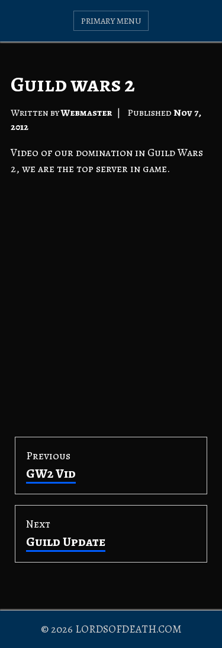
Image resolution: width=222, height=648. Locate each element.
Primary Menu (111, 21)
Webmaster (86, 112)
